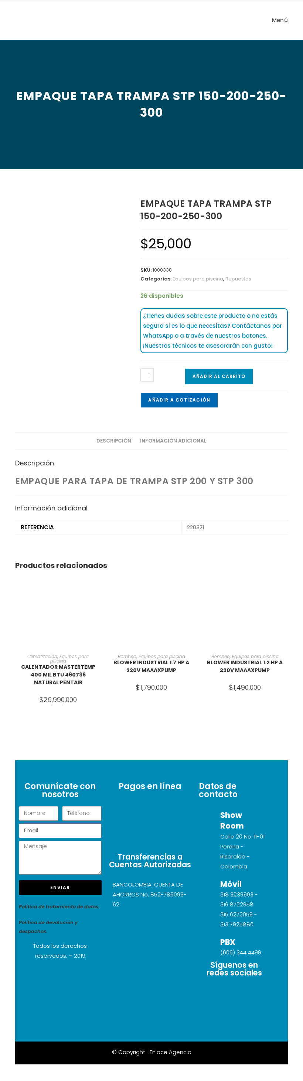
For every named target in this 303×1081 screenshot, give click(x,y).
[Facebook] (256, 993)
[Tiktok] (212, 993)
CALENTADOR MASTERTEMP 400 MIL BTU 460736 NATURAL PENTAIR (58, 674)
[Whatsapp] (234, 1014)
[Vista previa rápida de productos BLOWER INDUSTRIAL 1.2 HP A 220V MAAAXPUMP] (285, 589)
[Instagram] (234, 993)
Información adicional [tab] (173, 440)
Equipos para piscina (198, 278)
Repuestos (238, 278)
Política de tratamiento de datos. (59, 906)
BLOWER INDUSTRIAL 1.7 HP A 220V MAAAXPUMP (151, 666)
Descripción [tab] (113, 440)
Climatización (42, 656)
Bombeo (127, 656)
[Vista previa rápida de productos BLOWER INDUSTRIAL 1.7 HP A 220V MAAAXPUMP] (192, 589)
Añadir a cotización (179, 400)
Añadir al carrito (219, 376)
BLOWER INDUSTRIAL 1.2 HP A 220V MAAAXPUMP (245, 666)
